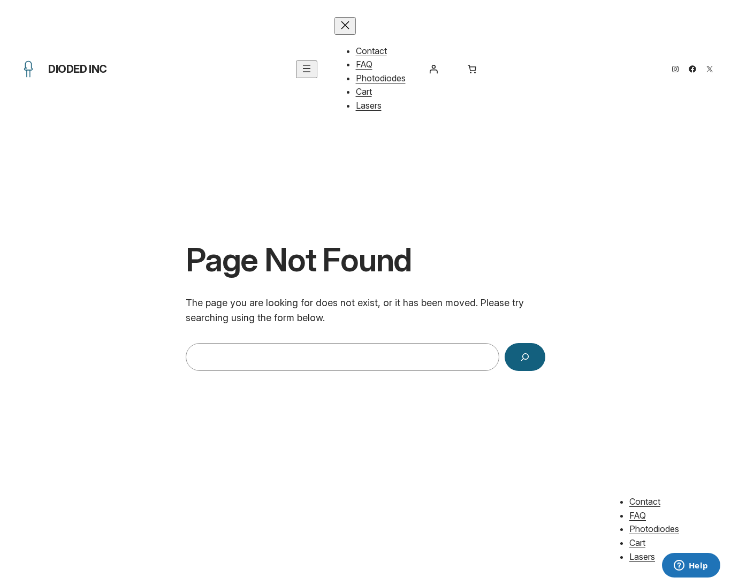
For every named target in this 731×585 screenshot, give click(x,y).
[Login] (433, 69)
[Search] (525, 357)
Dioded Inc (77, 69)
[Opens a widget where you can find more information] (690, 566)
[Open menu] (306, 69)
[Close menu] (345, 26)
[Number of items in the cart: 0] (472, 69)
